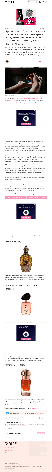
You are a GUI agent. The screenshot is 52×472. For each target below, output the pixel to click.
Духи (9, 65)
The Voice (11, 2)
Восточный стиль (21, 65)
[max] (11, 450)
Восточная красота (29, 65)
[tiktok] (8, 450)
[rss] (6, 447)
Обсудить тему (43, 61)
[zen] (13, 447)
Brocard (36, 65)
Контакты (7, 452)
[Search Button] (43, 2)
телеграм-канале (35, 408)
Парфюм (11, 28)
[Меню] (6, 2)
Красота (7, 28)
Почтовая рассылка (40, 2)
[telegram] (11, 447)
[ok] (6, 450)
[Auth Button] (46, 2)
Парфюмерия (14, 65)
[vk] (8, 447)
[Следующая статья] (26, 437)
